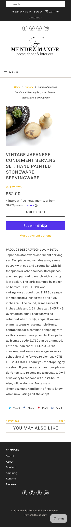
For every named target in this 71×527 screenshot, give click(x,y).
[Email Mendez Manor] (46, 28)
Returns (11, 478)
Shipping (11, 473)
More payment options (35, 235)
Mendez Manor (28, 510)
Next (60, 420)
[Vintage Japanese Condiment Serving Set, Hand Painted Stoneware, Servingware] (35, 126)
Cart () (53, 12)
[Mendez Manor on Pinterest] (32, 28)
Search (10, 456)
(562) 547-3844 (22, 12)
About (9, 461)
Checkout (35, 17)
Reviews (11, 484)
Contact (11, 467)
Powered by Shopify (35, 515)
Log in (38, 12)
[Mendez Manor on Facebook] (24, 28)
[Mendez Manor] (35, 48)
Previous (13, 420)
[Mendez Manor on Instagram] (39, 28)
